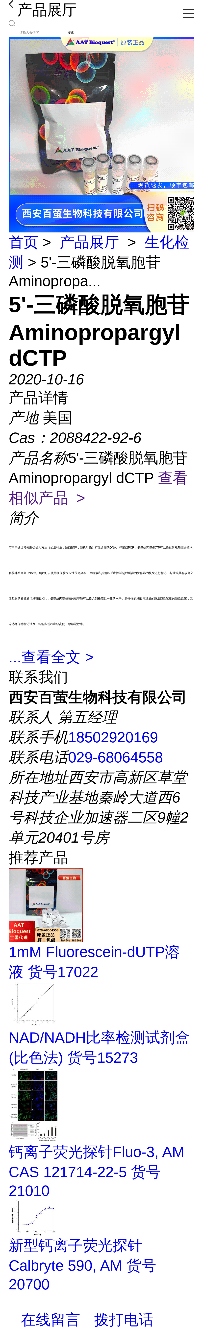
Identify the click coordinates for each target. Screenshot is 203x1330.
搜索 (71, 32)
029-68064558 (115, 757)
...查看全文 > (51, 657)
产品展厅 (89, 242)
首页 (23, 242)
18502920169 (113, 737)
